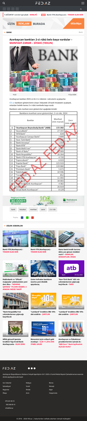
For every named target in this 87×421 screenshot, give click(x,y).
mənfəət (33, 209)
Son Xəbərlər (7, 383)
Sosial (28, 386)
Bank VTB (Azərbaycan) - (56, 15)
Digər (51, 390)
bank (13, 209)
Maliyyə (28, 383)
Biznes (51, 383)
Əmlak (28, 390)
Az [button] (81, 9)
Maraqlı (51, 386)
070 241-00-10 (9, 401)
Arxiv (27, 393)
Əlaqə (5, 393)
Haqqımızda (53, 393)
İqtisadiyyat (7, 386)
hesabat (23, 209)
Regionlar (6, 390)
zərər (43, 209)
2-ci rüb (53, 209)
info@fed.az (9, 408)
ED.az (12, 103)
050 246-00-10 (10, 404)
